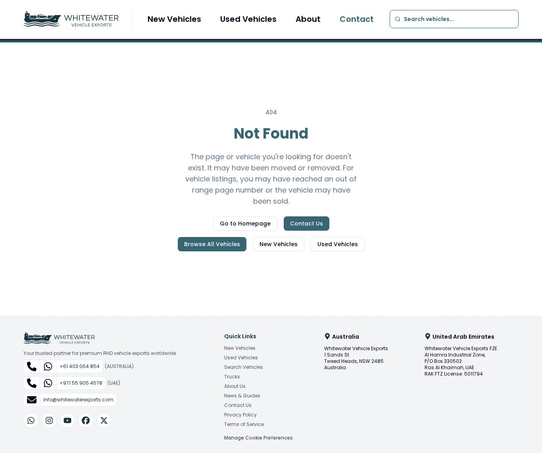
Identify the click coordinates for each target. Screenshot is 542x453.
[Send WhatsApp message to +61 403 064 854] (48, 366)
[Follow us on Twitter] (103, 420)
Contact (357, 19)
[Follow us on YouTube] (67, 420)
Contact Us (306, 223)
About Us (235, 386)
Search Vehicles (243, 367)
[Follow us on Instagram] (49, 420)
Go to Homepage (245, 223)
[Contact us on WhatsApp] (30, 420)
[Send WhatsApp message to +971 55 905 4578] (48, 383)
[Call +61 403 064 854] (32, 366)
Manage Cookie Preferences (258, 437)
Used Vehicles (248, 19)
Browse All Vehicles (212, 244)
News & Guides (242, 396)
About (308, 19)
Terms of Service (244, 424)
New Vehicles (174, 19)
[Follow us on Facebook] (85, 420)
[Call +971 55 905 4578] (32, 383)
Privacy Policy (240, 415)
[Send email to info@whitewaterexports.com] (32, 399)
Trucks (232, 377)
